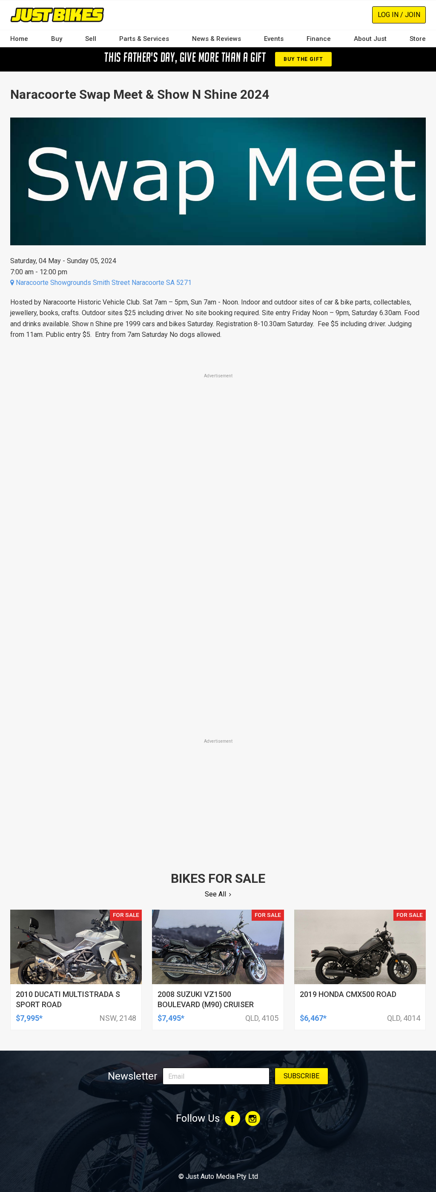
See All (215, 894)
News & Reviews (216, 39)
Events (274, 39)
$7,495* (171, 1018)
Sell (90, 39)
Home (19, 39)
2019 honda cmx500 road (348, 994)
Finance (319, 39)
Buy (56, 39)
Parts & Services (144, 39)
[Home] (57, 14)
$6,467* (313, 1018)
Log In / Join (399, 15)
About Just (370, 39)
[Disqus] (218, 617)
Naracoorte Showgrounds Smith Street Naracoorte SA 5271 (103, 283)
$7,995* (29, 1018)
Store (418, 39)
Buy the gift (303, 59)
